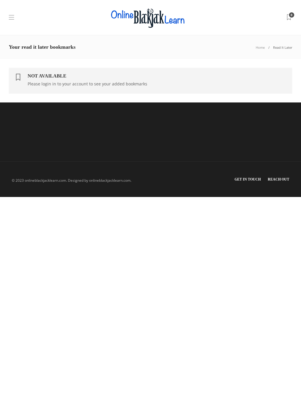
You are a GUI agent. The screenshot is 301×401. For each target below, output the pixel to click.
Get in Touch (248, 179)
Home (260, 47)
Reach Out (278, 179)
